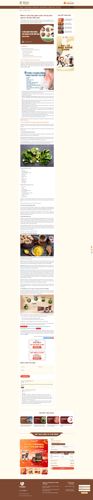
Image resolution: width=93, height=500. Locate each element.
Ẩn (26, 46)
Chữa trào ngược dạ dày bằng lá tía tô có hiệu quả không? (68, 32)
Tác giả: (35, 336)
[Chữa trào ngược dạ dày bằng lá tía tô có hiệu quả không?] (61, 32)
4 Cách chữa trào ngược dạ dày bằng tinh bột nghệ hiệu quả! (68, 24)
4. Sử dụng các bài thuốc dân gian (27, 55)
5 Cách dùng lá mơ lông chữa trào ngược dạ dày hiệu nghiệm (39, 425)
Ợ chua (23, 91)
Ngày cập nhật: (47, 336)
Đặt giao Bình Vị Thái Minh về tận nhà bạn (28, 328)
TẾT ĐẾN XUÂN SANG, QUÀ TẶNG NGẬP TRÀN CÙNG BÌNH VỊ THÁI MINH (68, 20)
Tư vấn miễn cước (70, 2)
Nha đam (22, 279)
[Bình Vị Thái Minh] (28, 3)
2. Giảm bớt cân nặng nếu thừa (27, 52)
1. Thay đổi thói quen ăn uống (27, 51)
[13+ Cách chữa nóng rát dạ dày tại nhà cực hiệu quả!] (53, 420)
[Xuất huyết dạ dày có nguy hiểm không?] (66, 420)
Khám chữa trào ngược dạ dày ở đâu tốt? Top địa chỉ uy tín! (26, 425)
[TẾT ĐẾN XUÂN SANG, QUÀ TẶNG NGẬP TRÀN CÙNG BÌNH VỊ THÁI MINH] (61, 20)
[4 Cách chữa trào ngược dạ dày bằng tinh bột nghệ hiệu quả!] (61, 24)
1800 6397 (70, 3)
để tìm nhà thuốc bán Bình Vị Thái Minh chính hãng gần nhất (35, 326)
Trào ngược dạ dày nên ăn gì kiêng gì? (34, 203)
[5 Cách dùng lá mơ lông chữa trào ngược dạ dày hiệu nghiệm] (40, 420)
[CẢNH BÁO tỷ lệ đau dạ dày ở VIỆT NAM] (61, 28)
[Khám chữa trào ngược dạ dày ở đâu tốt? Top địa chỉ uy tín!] (26, 420)
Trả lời (22, 387)
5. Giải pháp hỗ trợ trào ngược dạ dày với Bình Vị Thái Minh (32, 56)
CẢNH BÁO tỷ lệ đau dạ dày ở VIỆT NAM (68, 28)
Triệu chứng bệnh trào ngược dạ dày (27, 48)
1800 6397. (26, 334)
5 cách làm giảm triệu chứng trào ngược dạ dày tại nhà (30, 49)
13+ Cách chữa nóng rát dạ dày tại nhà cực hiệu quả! (53, 425)
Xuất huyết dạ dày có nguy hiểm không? (66, 425)
